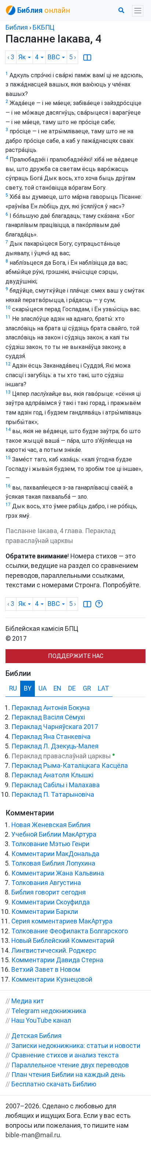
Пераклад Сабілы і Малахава (55, 785)
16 (8, 485)
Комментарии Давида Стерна (57, 960)
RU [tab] (13, 688)
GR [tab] (87, 688)
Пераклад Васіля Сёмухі (48, 717)
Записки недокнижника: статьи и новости (75, 1045)
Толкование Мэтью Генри (50, 844)
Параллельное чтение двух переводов (70, 1065)
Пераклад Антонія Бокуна (50, 707)
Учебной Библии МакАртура (53, 834)
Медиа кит (27, 1001)
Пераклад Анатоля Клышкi (52, 775)
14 (8, 429)
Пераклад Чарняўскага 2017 (54, 726)
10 (8, 307)
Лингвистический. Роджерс (53, 950)
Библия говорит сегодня (48, 892)
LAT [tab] (103, 688)
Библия (16, 27)
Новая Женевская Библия (51, 825)
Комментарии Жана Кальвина (57, 873)
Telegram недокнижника (48, 1011)
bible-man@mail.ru (32, 1135)
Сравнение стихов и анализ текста (65, 1055)
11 (8, 317)
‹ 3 (10, 57)
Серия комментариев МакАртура (62, 921)
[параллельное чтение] (87, 57)
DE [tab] (72, 688)
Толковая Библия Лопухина (53, 863)
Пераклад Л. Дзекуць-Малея (55, 746)
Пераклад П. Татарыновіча (52, 794)
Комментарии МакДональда (55, 854)
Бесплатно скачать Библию (53, 1084)
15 (8, 457)
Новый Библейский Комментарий (62, 940)
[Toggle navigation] (137, 10)
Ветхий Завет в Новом (45, 969)
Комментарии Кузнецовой (51, 979)
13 (8, 392)
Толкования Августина (46, 882)
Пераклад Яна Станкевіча (51, 736)
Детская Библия (36, 1036)
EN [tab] (57, 688)
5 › (72, 57)
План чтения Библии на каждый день (68, 1074)
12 (8, 364)
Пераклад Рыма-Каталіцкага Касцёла (69, 765)
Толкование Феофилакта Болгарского (69, 931)
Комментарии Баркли (44, 911)
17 (8, 504)
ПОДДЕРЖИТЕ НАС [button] (75, 655)
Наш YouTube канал (41, 1020)
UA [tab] (42, 688)
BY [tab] (28, 688)
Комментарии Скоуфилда (50, 902)
